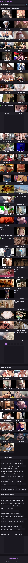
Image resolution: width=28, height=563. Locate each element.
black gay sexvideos (5, 484)
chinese (3, 460)
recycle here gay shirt (19, 529)
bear (7, 466)
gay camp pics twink (6, 516)
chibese (3, 486)
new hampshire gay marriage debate (9, 511)
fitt (22, 500)
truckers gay (20, 498)
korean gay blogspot (11, 486)
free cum (16, 526)
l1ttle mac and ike (5, 513)
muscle (15, 468)
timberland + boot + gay (6, 526)
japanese (20, 463)
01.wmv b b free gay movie (13, 460)
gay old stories (4, 473)
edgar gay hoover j (5, 531)
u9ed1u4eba (4, 498)
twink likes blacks (16, 505)
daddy (15, 463)
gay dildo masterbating (6, 468)
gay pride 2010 (4, 503)
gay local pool (4, 524)
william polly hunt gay (15, 473)
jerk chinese (12, 524)
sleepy (7, 500)
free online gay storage (17, 516)
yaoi (22, 473)
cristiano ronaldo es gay (6, 518)
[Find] (26, 5)
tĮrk (23, 503)
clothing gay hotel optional (7, 489)
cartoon (21, 471)
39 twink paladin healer (19, 466)
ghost (23, 484)
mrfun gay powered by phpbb (8, 481)
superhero (14, 531)
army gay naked (12, 498)
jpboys (19, 531)
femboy (19, 484)
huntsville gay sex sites (15, 503)
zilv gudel (9, 476)
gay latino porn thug (18, 521)
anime (14, 476)
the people (3, 508)
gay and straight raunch (6, 529)
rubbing (3, 476)
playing (11, 466)
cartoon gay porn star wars (20, 518)
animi (2, 500)
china (2, 463)
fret (20, 526)
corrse (21, 479)
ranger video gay (18, 534)
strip (2, 505)
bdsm (2, 466)
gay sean (16, 471)
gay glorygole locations (6, 471)
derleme (14, 484)
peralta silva (20, 476)
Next (21, 344)
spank (11, 463)
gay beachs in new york (20, 489)
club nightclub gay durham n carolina (10, 479)
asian (7, 463)
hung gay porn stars (15, 513)
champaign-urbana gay (6, 521)
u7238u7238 (8, 505)
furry (21, 460)
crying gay (10, 508)
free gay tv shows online (6, 534)
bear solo (19, 481)
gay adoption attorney (15, 500)
